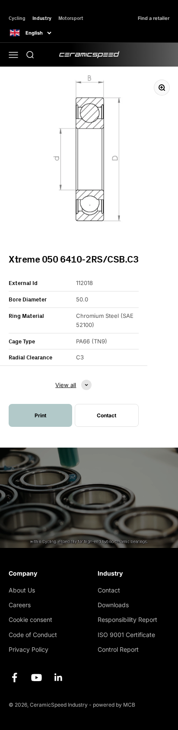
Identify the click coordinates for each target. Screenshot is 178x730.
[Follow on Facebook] (14, 677)
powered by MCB (114, 704)
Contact (109, 590)
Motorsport (70, 18)
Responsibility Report (127, 619)
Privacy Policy (28, 649)
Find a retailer (153, 18)
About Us (22, 590)
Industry (41, 18)
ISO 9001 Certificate (126, 634)
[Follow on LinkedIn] (58, 677)
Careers (20, 604)
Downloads (113, 604)
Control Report (118, 649)
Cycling (17, 18)
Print (40, 415)
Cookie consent (30, 619)
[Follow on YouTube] (36, 677)
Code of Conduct (33, 634)
